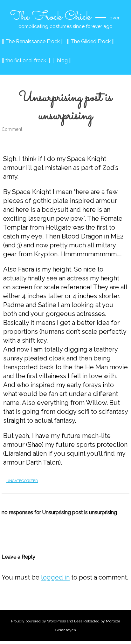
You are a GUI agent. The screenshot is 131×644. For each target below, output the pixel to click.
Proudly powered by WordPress (38, 621)
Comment (12, 129)
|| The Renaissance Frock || (33, 41)
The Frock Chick (50, 17)
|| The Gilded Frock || (90, 41)
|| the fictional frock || (26, 60)
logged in (55, 577)
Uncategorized (22, 481)
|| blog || (62, 60)
